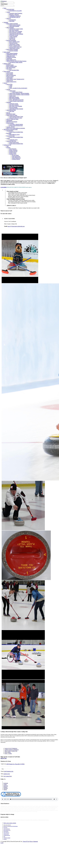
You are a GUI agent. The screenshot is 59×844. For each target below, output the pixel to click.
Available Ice (12, 37)
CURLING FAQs (13, 139)
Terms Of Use (26, 841)
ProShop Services (13, 151)
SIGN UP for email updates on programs (15, 128)
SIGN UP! (4, 758)
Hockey (5, 83)
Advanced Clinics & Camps (15, 117)
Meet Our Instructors (11, 75)
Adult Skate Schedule (14, 26)
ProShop (8, 147)
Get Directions (12, 19)
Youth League (12, 95)
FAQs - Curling (8, 753)
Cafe (7, 146)
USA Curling (8, 752)
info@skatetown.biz (8, 771)
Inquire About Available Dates (16, 132)
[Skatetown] (4, 1)
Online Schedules (5, 831)
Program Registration (11, 40)
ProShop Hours (12, 152)
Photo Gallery (5, 827)
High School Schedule (14, 98)
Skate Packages (12, 148)
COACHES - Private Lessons (16, 124)
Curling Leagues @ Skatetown (12, 749)
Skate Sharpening (16, 156)
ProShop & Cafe (7, 145)
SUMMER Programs (11, 57)
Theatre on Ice (9, 80)
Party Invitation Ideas (14, 70)
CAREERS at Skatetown (15, 15)
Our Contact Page (8, 776)
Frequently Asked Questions (15, 13)
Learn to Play (9, 84)
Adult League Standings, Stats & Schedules (19, 93)
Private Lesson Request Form (16, 125)
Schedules (5, 22)
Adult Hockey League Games (16, 28)
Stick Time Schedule (14, 30)
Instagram (5, 785)
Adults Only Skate (10, 55)
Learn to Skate (9, 72)
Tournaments (9, 120)
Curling (8, 138)
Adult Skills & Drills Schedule (16, 34)
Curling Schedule (13, 36)
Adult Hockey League (14, 44)
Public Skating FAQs (11, 59)
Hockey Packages (13, 150)
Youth (10, 86)
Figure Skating (6, 71)
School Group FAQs (14, 142)
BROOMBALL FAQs (14, 134)
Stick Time (11, 111)
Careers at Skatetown (6, 832)
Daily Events (12, 39)
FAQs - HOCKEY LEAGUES (16, 99)
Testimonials (9, 58)
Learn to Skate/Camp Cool (15, 46)
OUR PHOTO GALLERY (15, 10)
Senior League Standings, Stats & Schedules (19, 94)
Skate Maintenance (16, 157)
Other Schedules (10, 27)
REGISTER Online (10, 114)
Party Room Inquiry (10, 67)
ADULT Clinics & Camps (12, 119)
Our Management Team (6, 835)
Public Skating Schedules (12, 23)
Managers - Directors (14, 14)
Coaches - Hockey (10, 126)
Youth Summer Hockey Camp (16, 116)
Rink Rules (11, 21)
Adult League (12, 90)
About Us (8, 18)
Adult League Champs (17, 92)
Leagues (8, 89)
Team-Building (9, 130)
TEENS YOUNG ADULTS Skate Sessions (16, 61)
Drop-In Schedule (13, 107)
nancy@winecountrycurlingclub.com (16, 226)
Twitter (5, 784)
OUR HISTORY (10, 9)
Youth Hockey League (14, 48)
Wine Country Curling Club (11, 751)
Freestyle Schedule (13, 50)
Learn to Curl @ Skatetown (11, 748)
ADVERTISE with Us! (14, 17)
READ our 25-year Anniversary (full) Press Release (10, 826)
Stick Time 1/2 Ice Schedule (15, 31)
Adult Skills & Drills (11, 110)
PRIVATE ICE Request (11, 121)
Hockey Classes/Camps (14, 45)
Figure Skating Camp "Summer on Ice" (15, 79)
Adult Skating (9, 77)
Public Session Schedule (14, 25)
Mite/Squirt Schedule (14, 97)
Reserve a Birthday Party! (6, 830)
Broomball (8, 133)
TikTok (5, 789)
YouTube (5, 788)
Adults (10, 85)
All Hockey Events (13, 35)
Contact (8, 12)
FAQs (4, 836)
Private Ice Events (10, 135)
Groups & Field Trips (11, 141)
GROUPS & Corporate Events (10, 129)
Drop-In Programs (13, 43)
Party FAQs (9, 68)
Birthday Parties (7, 63)
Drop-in (8, 112)
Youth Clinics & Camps (11, 115)
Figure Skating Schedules (12, 49)
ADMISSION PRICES (11, 54)
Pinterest (5, 787)
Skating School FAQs (11, 81)
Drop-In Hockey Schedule (15, 32)
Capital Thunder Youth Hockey (16, 101)
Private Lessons (9, 76)
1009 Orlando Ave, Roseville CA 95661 (15, 764)
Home (4, 8)
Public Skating (6, 52)
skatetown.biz (7, 773)
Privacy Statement (34, 841)
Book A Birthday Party (14, 41)
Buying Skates (15, 155)
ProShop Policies (16, 159)
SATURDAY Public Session (15, 62)
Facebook (5, 783)
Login (2, 842)
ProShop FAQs (12, 154)
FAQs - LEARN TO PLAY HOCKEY (18, 88)
